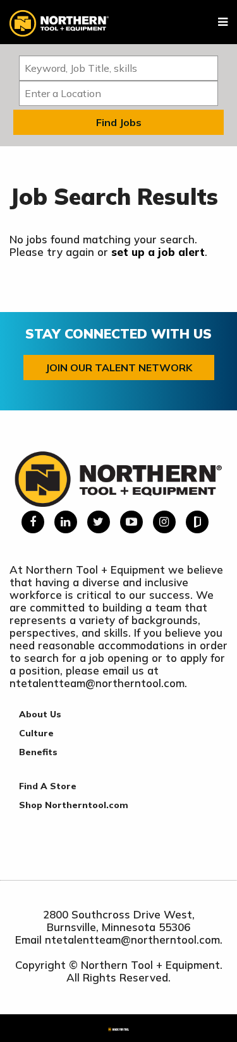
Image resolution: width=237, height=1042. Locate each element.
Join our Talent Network (119, 367)
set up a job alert (158, 251)
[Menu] (223, 22)
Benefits (38, 752)
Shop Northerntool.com (73, 805)
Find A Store (47, 786)
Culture (36, 733)
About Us (40, 714)
